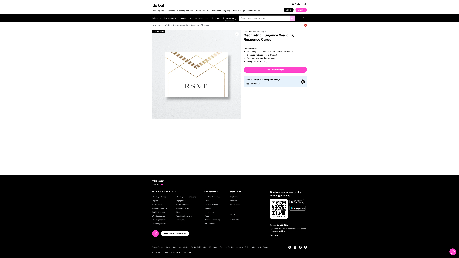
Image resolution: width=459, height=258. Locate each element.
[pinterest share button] (305, 25)
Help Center (234, 220)
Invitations (156, 25)
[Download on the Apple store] (298, 201)
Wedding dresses (182, 208)
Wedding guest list (159, 224)
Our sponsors (210, 224)
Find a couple (301, 4)
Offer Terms (263, 247)
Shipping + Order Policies (245, 247)
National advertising (212, 220)
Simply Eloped (235, 204)
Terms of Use (171, 247)
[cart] (304, 18)
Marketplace (157, 204)
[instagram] (305, 247)
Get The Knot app (158, 212)
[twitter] (295, 247)
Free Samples (229, 18)
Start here (274, 235)
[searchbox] (267, 18)
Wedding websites (159, 197)
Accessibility (183, 247)
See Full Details (253, 84)
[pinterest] (300, 247)
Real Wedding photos (184, 216)
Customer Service (227, 247)
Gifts (178, 212)
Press (207, 216)
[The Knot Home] (158, 5)
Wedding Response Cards (176, 25)
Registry (155, 201)
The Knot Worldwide (212, 197)
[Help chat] (452, 251)
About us (208, 201)
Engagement (181, 201)
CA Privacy (213, 247)
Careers (208, 208)
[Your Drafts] (298, 18)
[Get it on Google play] (298, 208)
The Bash (233, 201)
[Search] (292, 18)
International (209, 212)
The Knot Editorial (211, 204)
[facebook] (289, 247)
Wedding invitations (159, 208)
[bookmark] (298, 18)
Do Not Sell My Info (198, 247)
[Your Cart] (304, 18)
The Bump (234, 197)
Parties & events (182, 204)
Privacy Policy (157, 247)
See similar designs (275, 70)
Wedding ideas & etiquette (186, 197)
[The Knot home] (158, 182)
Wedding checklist (159, 220)
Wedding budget (158, 216)
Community (180, 220)
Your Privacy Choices (160, 252)
